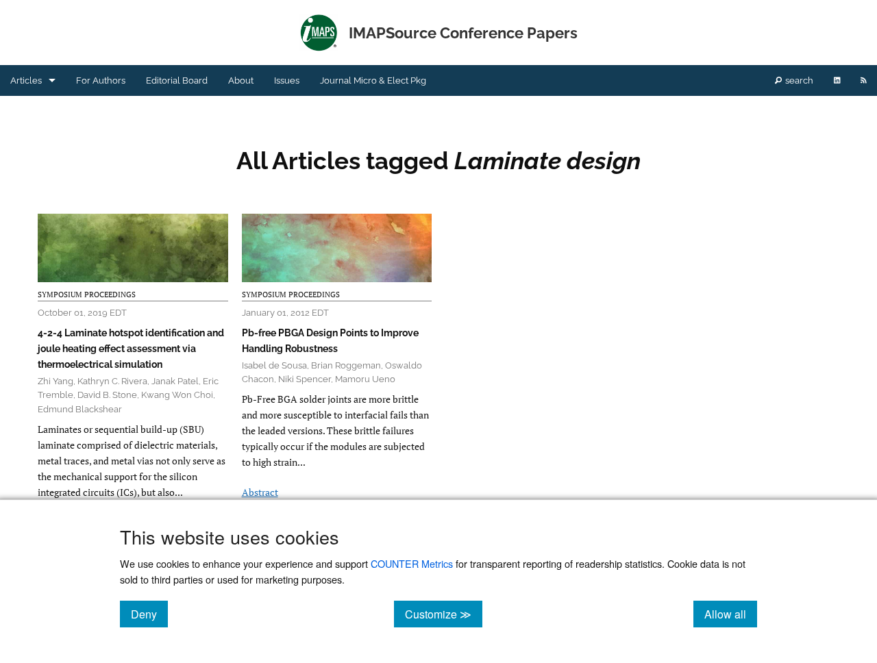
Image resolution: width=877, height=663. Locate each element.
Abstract (260, 492)
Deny (149, 613)
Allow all (730, 613)
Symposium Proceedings (87, 294)
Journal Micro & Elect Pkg (373, 80)
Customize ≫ (443, 613)
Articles (26, 80)
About (241, 80)
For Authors (100, 80)
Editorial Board (177, 80)
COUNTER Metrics (412, 563)
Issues (286, 80)
